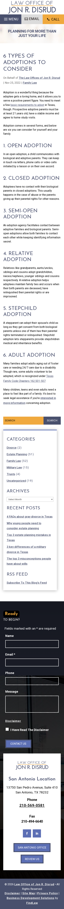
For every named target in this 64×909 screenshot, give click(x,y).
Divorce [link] (12, 447)
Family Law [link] (30, 82)
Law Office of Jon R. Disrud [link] (34, 884)
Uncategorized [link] (16, 480)
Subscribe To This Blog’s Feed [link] (27, 582)
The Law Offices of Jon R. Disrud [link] (39, 77)
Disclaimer (13, 721)
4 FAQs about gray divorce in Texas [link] (30, 516)
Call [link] (55, 19)
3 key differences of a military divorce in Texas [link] (26, 549)
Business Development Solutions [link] (30, 898)
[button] (10, 18)
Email (10, 654)
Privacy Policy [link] (47, 893)
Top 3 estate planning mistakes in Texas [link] (29, 537)
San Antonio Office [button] (32, 847)
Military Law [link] (14, 467)
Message (11, 691)
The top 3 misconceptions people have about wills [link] (29, 561)
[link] (32, 7)
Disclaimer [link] (12, 893)
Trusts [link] (11, 474)
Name (9, 636)
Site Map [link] (28, 893)
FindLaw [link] (32, 903)
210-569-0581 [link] (32, 805)
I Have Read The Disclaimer (29, 730)
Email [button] (34, 19)
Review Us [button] (32, 859)
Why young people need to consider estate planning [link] (24, 526)
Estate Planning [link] (17, 454)
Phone (9, 673)
